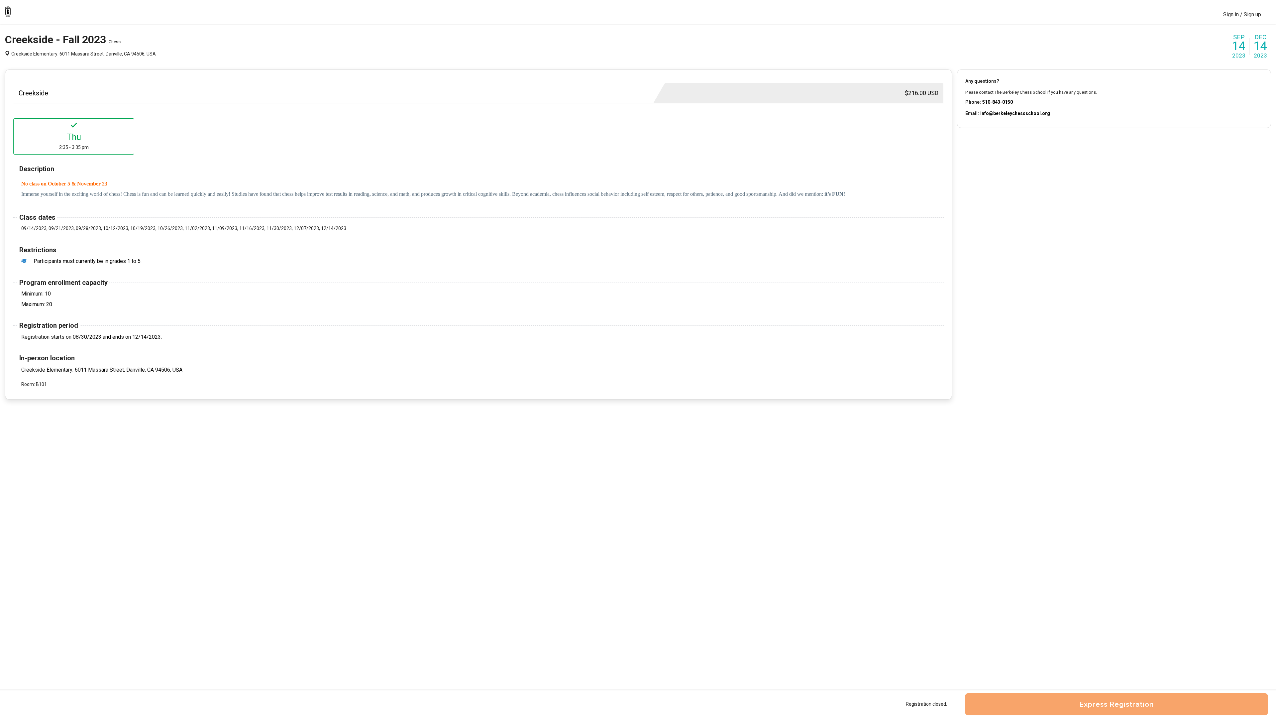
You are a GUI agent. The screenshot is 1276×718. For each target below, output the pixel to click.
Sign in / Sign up (1242, 14)
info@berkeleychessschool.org (1015, 113)
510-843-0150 (997, 102)
